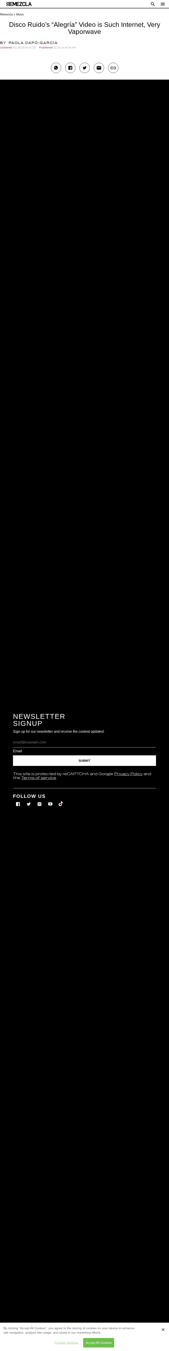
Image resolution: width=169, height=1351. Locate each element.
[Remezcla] (19, 4)
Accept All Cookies (99, 1342)
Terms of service (38, 778)
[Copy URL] (113, 68)
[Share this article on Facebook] (70, 68)
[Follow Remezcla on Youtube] (50, 801)
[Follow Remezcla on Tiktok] (61, 801)
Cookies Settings (66, 1342)
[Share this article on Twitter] (84, 68)
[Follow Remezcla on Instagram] (40, 801)
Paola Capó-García (33, 43)
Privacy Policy (128, 774)
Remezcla (6, 14)
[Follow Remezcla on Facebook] (18, 801)
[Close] (163, 1330)
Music (20, 14)
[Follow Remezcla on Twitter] (29, 801)
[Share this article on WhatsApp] (56, 68)
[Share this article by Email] (99, 68)
